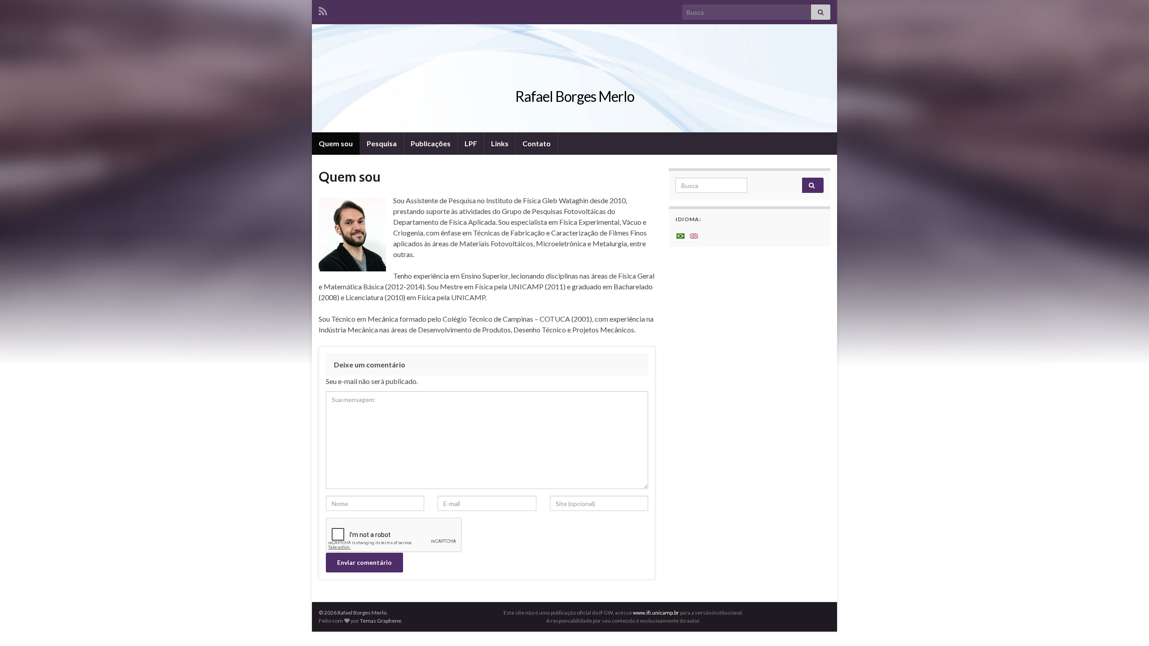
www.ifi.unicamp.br (656, 612)
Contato (536, 143)
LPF (471, 143)
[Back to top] (1129, 626)
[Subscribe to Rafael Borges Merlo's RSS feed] (323, 9)
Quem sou (336, 143)
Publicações (431, 143)
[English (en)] (694, 235)
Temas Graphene (380, 620)
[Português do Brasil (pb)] (680, 235)
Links (500, 143)
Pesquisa (382, 143)
